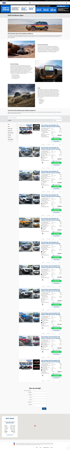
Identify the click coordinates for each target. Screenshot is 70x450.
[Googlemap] (14, 445)
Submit (44, 408)
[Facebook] (14, 443)
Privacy (40, 447)
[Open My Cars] (66, 3)
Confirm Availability (56, 162)
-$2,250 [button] (60, 132)
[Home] (4, 2)
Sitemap (37, 447)
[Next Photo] (39, 129)
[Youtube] (14, 444)
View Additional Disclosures (46, 447)
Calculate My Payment (56, 141)
